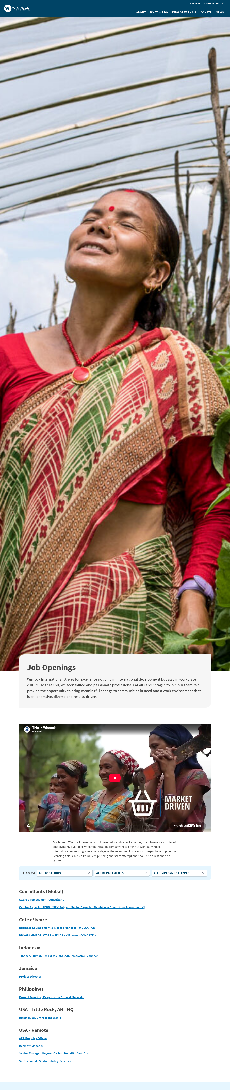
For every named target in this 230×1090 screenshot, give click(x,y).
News (220, 12)
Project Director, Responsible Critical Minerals (51, 997)
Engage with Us (184, 12)
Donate (206, 12)
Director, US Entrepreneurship (40, 1018)
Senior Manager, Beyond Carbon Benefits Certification (56, 1053)
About (141, 12)
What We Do (159, 12)
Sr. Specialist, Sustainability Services (45, 1061)
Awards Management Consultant (41, 900)
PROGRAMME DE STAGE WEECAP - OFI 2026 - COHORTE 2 (57, 935)
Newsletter (211, 3)
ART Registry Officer (33, 1038)
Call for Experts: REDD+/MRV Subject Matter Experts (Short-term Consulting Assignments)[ (82, 907)
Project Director (30, 976)
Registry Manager (31, 1046)
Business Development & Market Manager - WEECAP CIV (57, 928)
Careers (195, 3)
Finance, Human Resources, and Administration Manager (58, 956)
